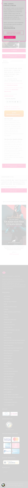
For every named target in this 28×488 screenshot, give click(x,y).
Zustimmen (9, 37)
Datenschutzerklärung (9, 28)
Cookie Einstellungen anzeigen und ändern (14, 33)
